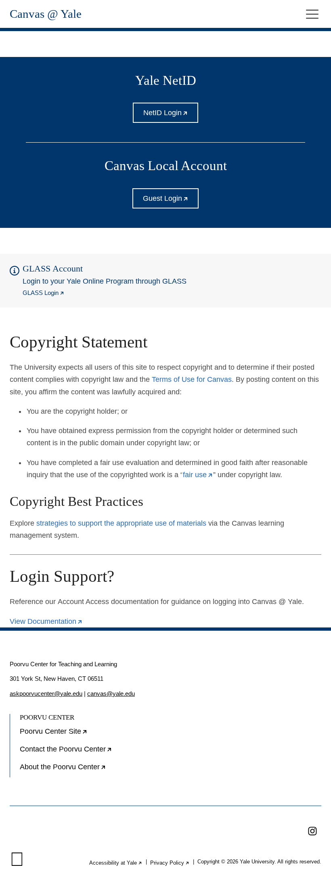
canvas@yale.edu (111, 693)
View (46, 621)
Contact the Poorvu (91, 752)
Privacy (170, 863)
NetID (171, 116)
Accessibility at (115, 863)
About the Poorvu (88, 770)
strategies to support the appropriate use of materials (121, 523)
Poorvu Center (79, 734)
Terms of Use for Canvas (192, 379)
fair (198, 475)
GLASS (44, 292)
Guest (171, 201)
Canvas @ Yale (46, 14)
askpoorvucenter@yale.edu (46, 693)
